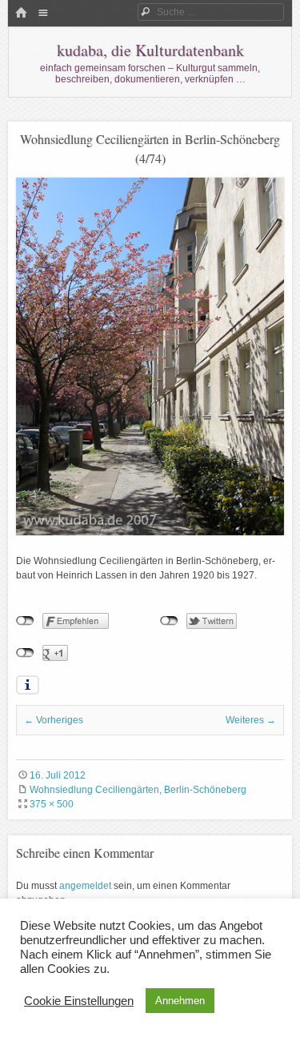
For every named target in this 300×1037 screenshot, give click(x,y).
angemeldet (85, 885)
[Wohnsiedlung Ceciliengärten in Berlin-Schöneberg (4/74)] (150, 532)
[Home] (21, 13)
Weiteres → (251, 720)
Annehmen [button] (180, 1001)
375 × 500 (52, 804)
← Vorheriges (53, 720)
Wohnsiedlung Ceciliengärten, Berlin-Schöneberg (138, 789)
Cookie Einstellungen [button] (79, 1001)
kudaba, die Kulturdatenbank (150, 50)
